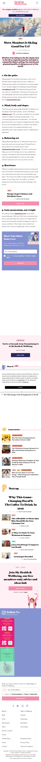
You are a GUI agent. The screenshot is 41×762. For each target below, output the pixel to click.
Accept (20, 387)
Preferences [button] (25, 382)
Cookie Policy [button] (21, 380)
